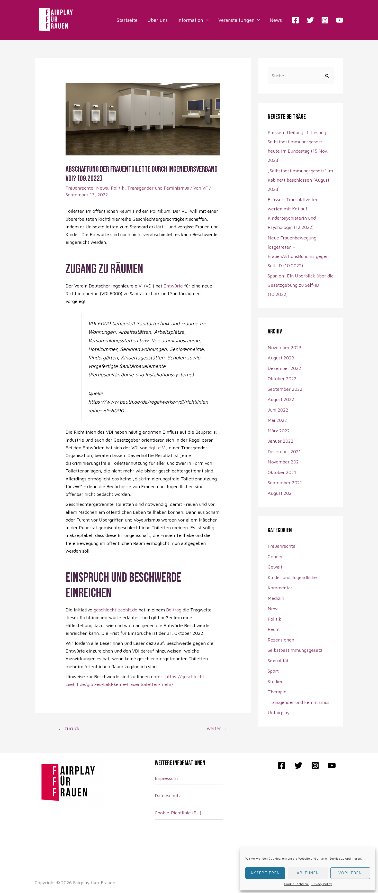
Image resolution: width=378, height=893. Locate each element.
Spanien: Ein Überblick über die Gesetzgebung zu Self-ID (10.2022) (301, 285)
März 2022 (279, 430)
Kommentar (280, 587)
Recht (274, 629)
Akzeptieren (265, 873)
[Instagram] (325, 20)
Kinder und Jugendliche (292, 577)
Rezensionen (281, 640)
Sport (273, 671)
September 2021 (285, 482)
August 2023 (281, 357)
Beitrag (174, 609)
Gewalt (275, 567)
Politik (117, 188)
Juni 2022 (278, 410)
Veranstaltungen (236, 20)
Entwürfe (173, 286)
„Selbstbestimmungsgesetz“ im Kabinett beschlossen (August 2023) (300, 180)
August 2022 (281, 399)
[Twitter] (310, 20)
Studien (275, 681)
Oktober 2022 (282, 378)
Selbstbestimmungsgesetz (295, 650)
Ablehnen (308, 873)
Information (190, 20)
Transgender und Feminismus (158, 188)
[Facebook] (295, 20)
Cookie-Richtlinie (296, 884)
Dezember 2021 (284, 451)
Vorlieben (350, 873)
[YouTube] (339, 20)
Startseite (127, 20)
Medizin (276, 598)
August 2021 (281, 493)
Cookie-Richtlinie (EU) (178, 812)
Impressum (166, 778)
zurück (69, 728)
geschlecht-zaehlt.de (115, 609)
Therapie (277, 691)
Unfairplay (279, 712)
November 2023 (284, 347)
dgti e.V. (157, 447)
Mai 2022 (277, 420)
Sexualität (278, 660)
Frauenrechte (79, 188)
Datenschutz (168, 795)
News (276, 20)
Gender (275, 556)
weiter (217, 728)
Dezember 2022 (284, 368)
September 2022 (285, 389)
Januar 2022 (280, 441)
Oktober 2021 (282, 472)
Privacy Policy (321, 884)
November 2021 (284, 461)
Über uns (157, 20)
